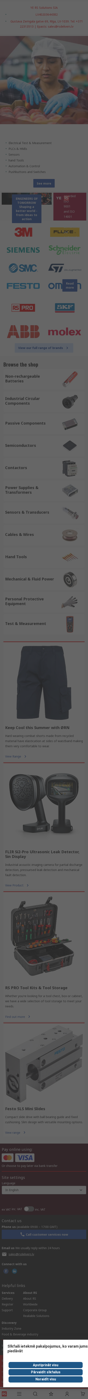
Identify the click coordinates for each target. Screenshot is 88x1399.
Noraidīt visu (45, 1379)
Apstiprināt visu (45, 1365)
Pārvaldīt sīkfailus (45, 1372)
